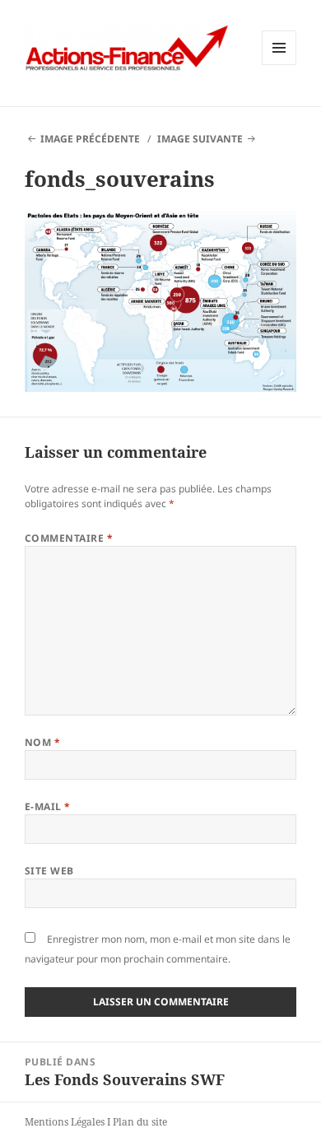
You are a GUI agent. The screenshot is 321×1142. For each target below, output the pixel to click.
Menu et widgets (279, 64)
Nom (42, 742)
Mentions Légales (65, 1122)
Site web (49, 871)
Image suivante (200, 139)
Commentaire (69, 538)
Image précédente (90, 139)
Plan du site (140, 1122)
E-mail (48, 806)
